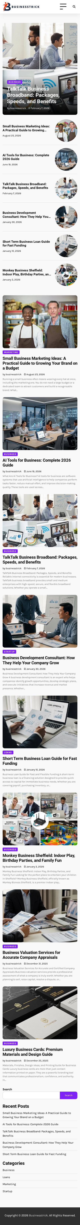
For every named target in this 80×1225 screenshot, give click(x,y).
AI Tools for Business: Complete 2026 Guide (26, 157)
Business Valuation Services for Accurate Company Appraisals (31, 955)
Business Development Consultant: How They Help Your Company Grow (26, 215)
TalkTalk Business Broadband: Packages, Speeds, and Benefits (33, 95)
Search (7, 1089)
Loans (8, 752)
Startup (9, 651)
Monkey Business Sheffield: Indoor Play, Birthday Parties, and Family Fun (27, 272)
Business (15, 82)
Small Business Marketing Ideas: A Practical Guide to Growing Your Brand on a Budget (26, 128)
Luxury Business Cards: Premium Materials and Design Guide (33, 1052)
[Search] (74, 6)
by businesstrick (16, 108)
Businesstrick (38, 1215)
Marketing (11, 352)
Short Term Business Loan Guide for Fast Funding (26, 243)
